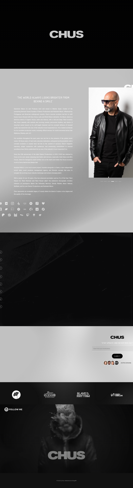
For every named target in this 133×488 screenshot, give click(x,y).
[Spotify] (35, 203)
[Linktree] (38, 215)
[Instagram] (16, 203)
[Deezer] (47, 203)
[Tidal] (22, 209)
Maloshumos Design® (70, 480)
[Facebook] (4, 209)
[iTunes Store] (41, 209)
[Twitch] (31, 215)
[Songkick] (13, 215)
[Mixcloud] (16, 209)
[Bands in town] (19, 215)
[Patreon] (7, 215)
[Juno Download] (28, 209)
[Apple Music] (41, 203)
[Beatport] (22, 203)
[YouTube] (4, 203)
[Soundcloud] (10, 203)
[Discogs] (47, 209)
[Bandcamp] (10, 209)
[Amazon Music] (28, 203)
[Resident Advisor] (25, 215)
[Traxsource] (35, 209)
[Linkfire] (44, 215)
